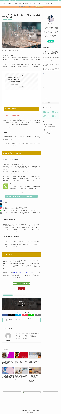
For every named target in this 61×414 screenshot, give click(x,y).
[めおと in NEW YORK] (7, 3)
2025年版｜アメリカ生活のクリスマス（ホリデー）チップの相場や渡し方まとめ (51, 61)
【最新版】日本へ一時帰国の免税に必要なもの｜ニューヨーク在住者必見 (51, 69)
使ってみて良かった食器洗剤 (15, 79)
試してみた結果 (47, 133)
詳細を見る (51, 41)
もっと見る (21, 86)
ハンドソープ (29, 272)
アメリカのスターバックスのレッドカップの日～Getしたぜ (51, 65)
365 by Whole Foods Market (50, 132)
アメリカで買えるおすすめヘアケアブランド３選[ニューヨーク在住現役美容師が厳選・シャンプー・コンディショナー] (51, 52)
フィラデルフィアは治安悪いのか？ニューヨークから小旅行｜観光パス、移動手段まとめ (51, 57)
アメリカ (15, 295)
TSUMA (8, 340)
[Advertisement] (21, 98)
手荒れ (24, 295)
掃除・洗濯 (10, 295)
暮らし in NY (5, 295)
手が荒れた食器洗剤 (13, 77)
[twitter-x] (57, 0)
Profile (34, 410)
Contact (37, 410)
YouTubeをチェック (39, 6)
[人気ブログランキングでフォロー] (21, 284)
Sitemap (29, 410)
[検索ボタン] (51, 3)
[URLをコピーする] (38, 315)
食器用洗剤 (20, 295)
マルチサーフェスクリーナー (19, 272)
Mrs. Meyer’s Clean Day (15, 81)
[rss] (58, 0)
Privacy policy (24, 410)
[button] (5, 315)
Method (12, 82)
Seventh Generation (15, 84)
